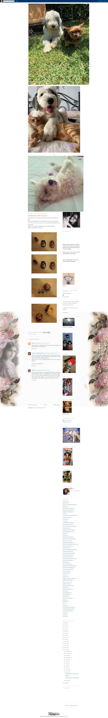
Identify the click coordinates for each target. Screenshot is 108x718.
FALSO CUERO (66, 528)
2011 (65, 649)
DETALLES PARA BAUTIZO (69, 526)
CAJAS (64, 513)
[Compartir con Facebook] (48, 332)
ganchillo (65, 575)
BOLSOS (65, 506)
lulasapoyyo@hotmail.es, (68, 304)
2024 (65, 625)
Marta (33, 343)
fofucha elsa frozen (67, 540)
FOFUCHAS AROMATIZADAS (69, 549)
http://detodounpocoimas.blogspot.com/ (36, 223)
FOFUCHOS (65, 562)
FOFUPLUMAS (66, 573)
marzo (67, 670)
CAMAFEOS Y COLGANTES (69, 515)
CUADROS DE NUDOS (68, 522)
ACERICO (67, 675)
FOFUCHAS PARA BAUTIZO (69, 558)
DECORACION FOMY (67, 524)
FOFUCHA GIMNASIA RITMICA (70, 544)
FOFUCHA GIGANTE (67, 542)
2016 (65, 639)
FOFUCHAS (65, 548)
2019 (65, 633)
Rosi (73, 488)
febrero (67, 672)
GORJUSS (65, 576)
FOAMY (64, 535)
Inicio (45, 404)
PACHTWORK (66, 594)
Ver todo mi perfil (75, 490)
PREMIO (65, 600)
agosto (67, 659)
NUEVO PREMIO (66, 593)
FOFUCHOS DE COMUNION (69, 566)
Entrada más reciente (32, 404)
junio (67, 663)
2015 (65, 641)
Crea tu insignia (66, 296)
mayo (67, 666)
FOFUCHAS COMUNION (68, 553)
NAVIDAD (65, 591)
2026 (65, 623)
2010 (65, 683)
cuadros (64, 521)
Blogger (76, 705)
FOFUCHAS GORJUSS (68, 555)
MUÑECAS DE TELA (67, 585)
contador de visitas (67, 422)
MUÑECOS (65, 587)
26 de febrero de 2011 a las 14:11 (43, 370)
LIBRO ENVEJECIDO (67, 580)
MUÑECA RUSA (66, 584)
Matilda (33, 370)
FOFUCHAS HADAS (67, 557)
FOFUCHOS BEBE (67, 564)
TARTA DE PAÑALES (67, 610)
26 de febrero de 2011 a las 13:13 (42, 343)
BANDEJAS (65, 503)
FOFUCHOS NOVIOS (67, 569)
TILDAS (64, 616)
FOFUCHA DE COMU (67, 537)
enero (67, 680)
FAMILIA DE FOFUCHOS (68, 530)
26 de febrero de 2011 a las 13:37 (52, 353)
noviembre (68, 653)
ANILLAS (65, 501)
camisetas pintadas (67, 517)
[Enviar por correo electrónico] (43, 332)
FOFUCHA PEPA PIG (67, 546)
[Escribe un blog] (45, 332)
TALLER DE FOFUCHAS (68, 607)
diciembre (68, 651)
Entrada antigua (57, 404)
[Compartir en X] (46, 332)
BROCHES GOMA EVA (68, 510)
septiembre (68, 657)
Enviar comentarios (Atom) (39, 407)
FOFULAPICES (66, 571)
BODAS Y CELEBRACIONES (69, 504)
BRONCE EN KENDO (67, 512)
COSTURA (65, 519)
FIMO (35, 334)
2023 (65, 627)
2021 (65, 629)
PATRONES (65, 596)
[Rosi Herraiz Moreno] (63, 295)
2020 (65, 631)
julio (67, 661)
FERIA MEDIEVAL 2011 (68, 531)
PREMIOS (65, 601)
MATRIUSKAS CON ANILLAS (72, 673)
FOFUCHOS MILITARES (68, 567)
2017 (65, 637)
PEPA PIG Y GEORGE (67, 598)
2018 (65, 635)
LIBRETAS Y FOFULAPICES (69, 578)
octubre (67, 655)
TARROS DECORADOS (68, 609)
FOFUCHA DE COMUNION (69, 539)
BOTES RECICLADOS (68, 508)
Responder (34, 348)
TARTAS (64, 612)
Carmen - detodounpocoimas (38, 353)
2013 (65, 645)
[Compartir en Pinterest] (49, 332)
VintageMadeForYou (61, 716)
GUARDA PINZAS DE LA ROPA (72, 678)
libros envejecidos (67, 582)
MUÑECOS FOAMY (67, 589)
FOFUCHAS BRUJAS (67, 551)
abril (67, 668)
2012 (65, 647)
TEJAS (64, 614)
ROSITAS (65, 605)
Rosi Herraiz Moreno (67, 293)
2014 (65, 643)
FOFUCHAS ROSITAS (67, 560)
